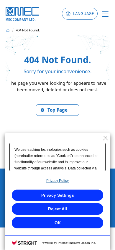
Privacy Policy (57, 181)
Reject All (57, 208)
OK (58, 222)
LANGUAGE (83, 13)
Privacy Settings (57, 195)
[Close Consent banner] (105, 138)
